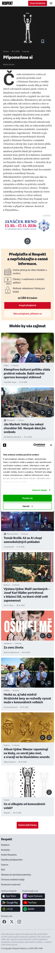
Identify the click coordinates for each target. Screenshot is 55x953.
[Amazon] (10, 909)
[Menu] (51, 3)
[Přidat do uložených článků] (49, 357)
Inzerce (4, 864)
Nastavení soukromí (10, 884)
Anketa (6, 800)
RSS (3, 869)
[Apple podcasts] (33, 896)
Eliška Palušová (10, 762)
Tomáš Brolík (9, 547)
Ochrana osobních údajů (12, 879)
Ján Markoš (8, 437)
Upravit (26, 506)
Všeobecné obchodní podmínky (16, 874)
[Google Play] (10, 902)
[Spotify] (33, 909)
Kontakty (5, 850)
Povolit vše (27, 498)
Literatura (8, 643)
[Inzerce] (27, 225)
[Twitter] (12, 924)
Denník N (17, 437)
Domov (6, 51)
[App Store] (10, 896)
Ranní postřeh (12, 534)
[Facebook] (4, 924)
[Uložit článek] (43, 41)
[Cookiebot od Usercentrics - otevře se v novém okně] (34, 445)
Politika (7, 690)
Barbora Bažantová (11, 652)
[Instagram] (19, 924)
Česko (6, 366)
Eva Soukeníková (10, 707)
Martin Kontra (8, 65)
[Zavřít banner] (51, 445)
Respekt (7, 813)
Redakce (5, 845)
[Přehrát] (42, 357)
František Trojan (10, 382)
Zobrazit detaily (39, 490)
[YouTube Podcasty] (33, 902)
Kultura (7, 585)
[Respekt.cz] (7, 3)
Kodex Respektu (9, 854)
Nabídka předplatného (12, 859)
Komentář (11, 420)
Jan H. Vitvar (9, 605)
